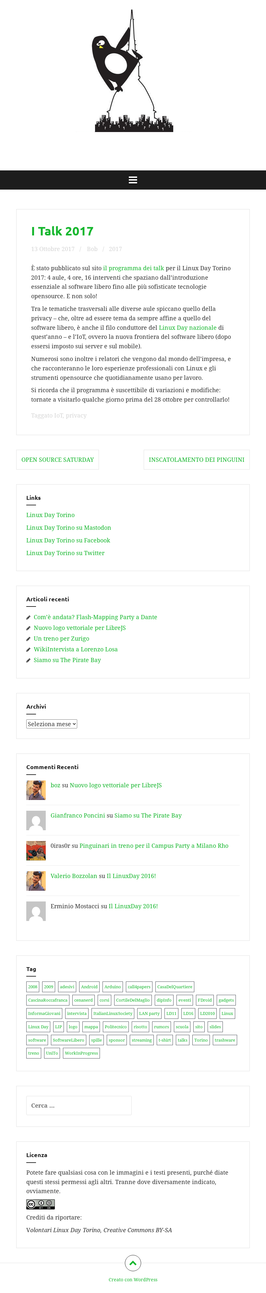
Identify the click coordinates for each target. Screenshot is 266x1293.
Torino (201, 1040)
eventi (184, 1000)
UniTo (52, 1053)
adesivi (67, 987)
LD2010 (207, 1013)
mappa (91, 1027)
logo (73, 1027)
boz (55, 785)
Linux (227, 1013)
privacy (76, 415)
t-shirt (165, 1040)
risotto (140, 1027)
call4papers (139, 987)
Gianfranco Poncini (78, 815)
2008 (32, 987)
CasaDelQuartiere (174, 987)
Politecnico (116, 1027)
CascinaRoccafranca (47, 1000)
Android (89, 987)
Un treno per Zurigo (61, 638)
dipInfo (164, 1000)
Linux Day (38, 1027)
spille (96, 1040)
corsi (104, 1000)
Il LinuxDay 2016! (131, 876)
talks (182, 1040)
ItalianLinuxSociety (112, 1013)
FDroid (205, 1000)
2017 (115, 249)
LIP (58, 1027)
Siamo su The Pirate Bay (67, 660)
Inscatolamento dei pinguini (197, 459)
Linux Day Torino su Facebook (68, 540)
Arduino (112, 987)
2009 (48, 987)
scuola (182, 1027)
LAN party (149, 1013)
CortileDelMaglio (133, 1000)
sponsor (117, 1040)
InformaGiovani (44, 1013)
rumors (161, 1027)
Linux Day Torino (133, 143)
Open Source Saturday (57, 459)
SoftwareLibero (68, 1040)
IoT (58, 415)
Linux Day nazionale (188, 327)
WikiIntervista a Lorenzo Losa (76, 649)
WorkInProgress (81, 1053)
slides (215, 1027)
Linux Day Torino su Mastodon (68, 527)
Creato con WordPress (133, 1279)
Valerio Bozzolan (74, 876)
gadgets (226, 1000)
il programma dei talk (133, 268)
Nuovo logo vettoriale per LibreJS (80, 628)
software (37, 1040)
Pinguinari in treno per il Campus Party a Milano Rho (153, 845)
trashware (225, 1040)
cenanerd (83, 1000)
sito (199, 1027)
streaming (142, 1040)
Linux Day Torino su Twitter (65, 553)
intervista (77, 1013)
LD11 (171, 1013)
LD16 (188, 1013)
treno (33, 1053)
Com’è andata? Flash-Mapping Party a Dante (95, 617)
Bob (92, 249)
